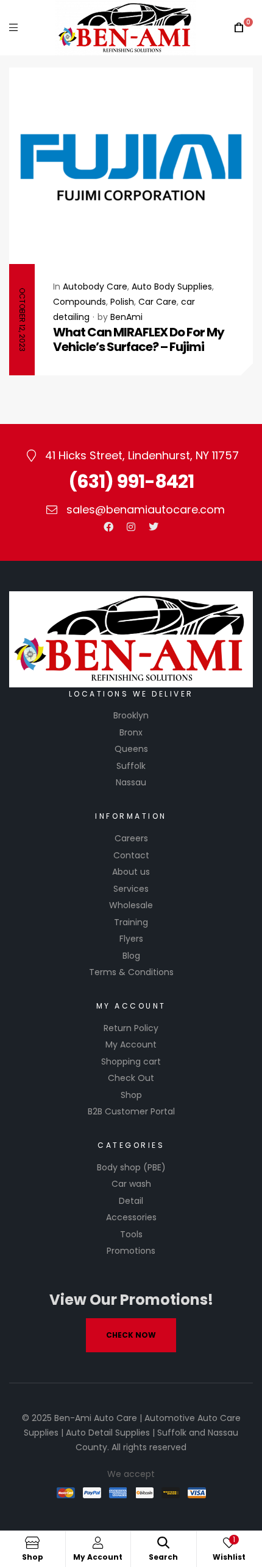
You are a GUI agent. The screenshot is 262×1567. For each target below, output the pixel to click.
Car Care (157, 302)
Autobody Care (95, 286)
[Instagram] (131, 527)
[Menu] (13, 27)
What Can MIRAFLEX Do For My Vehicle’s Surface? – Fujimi (138, 339)
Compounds (79, 302)
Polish (122, 302)
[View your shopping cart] (239, 27)
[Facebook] (108, 527)
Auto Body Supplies (172, 286)
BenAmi (126, 317)
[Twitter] (153, 527)
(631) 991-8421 (131, 481)
